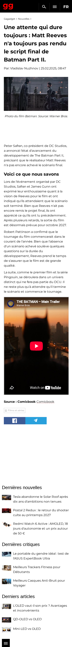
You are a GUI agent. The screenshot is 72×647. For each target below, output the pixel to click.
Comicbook (45, 402)
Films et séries (16, 410)
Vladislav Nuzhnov (24, 68)
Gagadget (8, 6)
